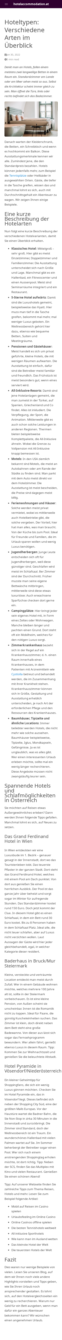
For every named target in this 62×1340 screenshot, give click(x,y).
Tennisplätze (18, 175)
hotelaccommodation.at (31, 4)
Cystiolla (17, 674)
